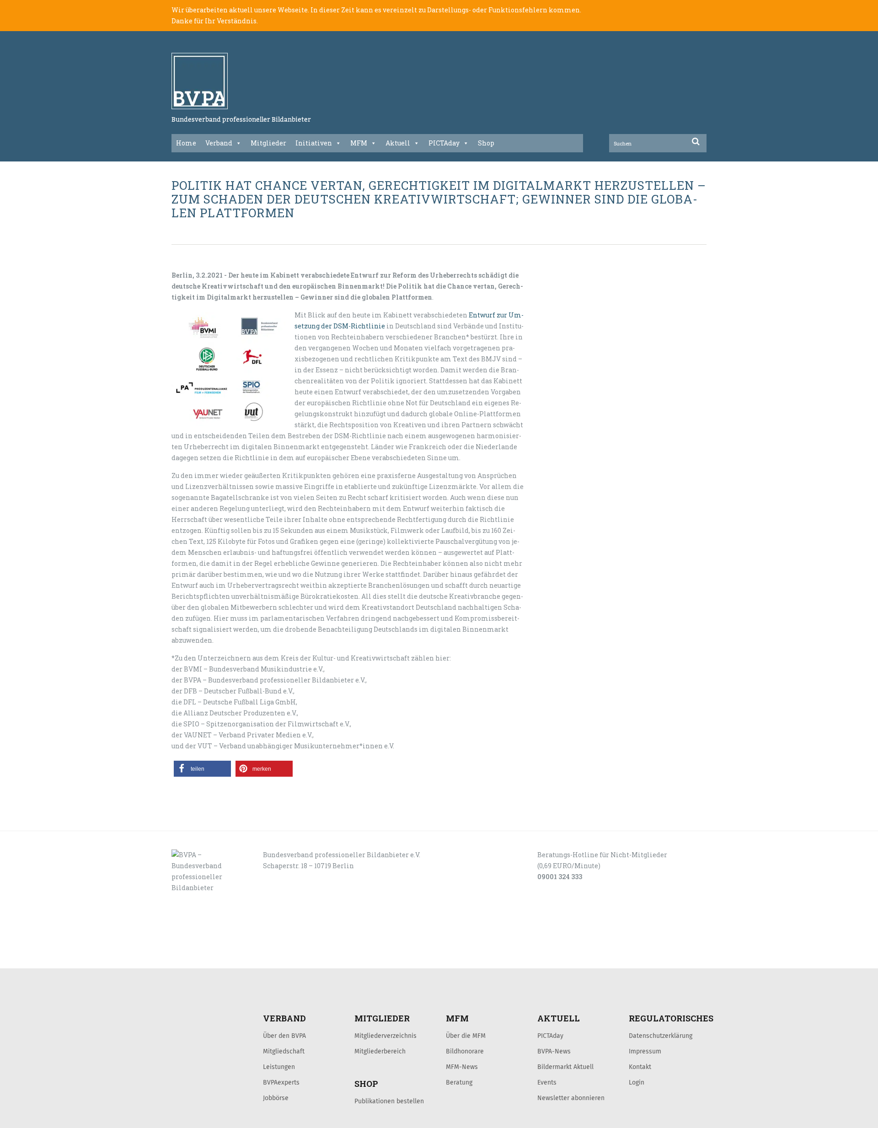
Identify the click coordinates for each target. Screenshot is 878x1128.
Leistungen (279, 1066)
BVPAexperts (281, 1082)
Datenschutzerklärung (660, 1035)
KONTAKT (236, 958)
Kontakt (640, 1066)
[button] (202, 769)
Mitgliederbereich (380, 1051)
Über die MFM (466, 1035)
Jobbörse (276, 1097)
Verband (218, 143)
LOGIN (206, 958)
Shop (486, 143)
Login (636, 1082)
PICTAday (444, 143)
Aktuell (397, 143)
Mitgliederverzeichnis (385, 1035)
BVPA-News (554, 1051)
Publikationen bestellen (389, 1101)
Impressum (645, 1051)
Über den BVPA (284, 1035)
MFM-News (462, 1066)
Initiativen (313, 143)
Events (547, 1082)
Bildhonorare (465, 1051)
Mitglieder (268, 143)
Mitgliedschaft (284, 1051)
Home (186, 143)
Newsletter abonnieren (571, 1097)
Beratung (459, 1082)
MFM (358, 143)
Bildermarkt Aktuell (565, 1066)
